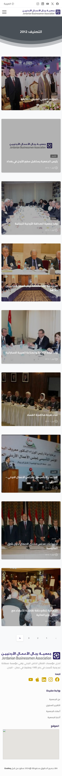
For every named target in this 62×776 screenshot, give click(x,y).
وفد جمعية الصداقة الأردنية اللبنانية (36, 224)
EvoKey (7, 768)
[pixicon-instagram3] (50, 679)
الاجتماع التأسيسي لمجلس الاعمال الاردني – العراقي (31, 479)
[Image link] (31, 656)
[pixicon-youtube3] (30, 679)
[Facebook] (57, 3)
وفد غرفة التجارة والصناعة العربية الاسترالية (32, 352)
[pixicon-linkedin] (44, 679)
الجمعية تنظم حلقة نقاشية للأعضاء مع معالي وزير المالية (34, 612)
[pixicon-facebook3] (57, 679)
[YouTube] (47, 3)
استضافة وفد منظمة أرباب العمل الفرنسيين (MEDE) (31, 288)
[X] (52, 3)
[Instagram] (37, 3)
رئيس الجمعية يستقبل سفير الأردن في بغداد (32, 161)
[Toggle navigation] (4, 12)
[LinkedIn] (42, 3)
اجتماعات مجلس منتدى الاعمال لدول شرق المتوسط (32, 546)
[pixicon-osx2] (37, 679)
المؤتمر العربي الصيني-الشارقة (39, 99)
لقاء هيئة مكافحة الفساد (42, 415)
